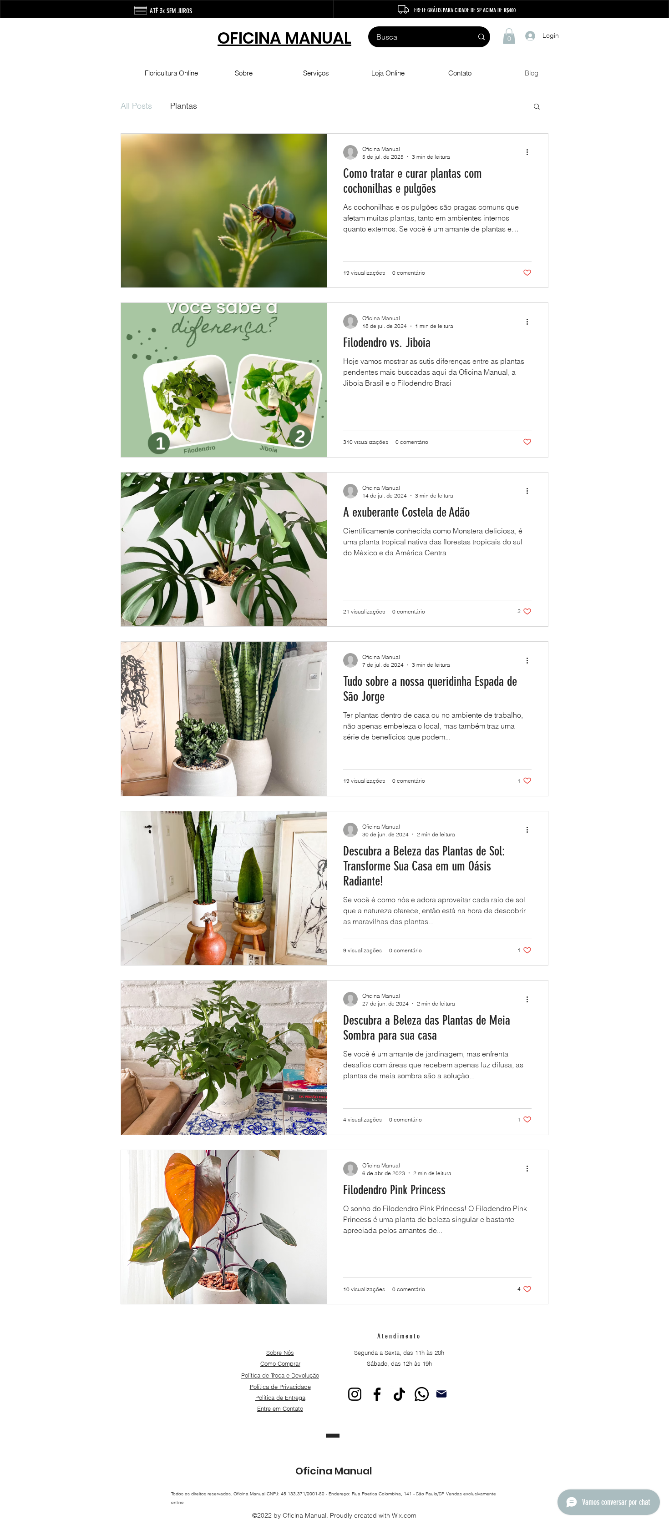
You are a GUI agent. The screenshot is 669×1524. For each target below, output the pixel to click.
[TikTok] (399, 1394)
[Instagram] (355, 1394)
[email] (441, 1394)
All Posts (136, 106)
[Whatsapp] (422, 1394)
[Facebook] (377, 1394)
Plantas (183, 106)
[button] (509, 36)
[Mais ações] (530, 152)
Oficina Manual (333, 1471)
